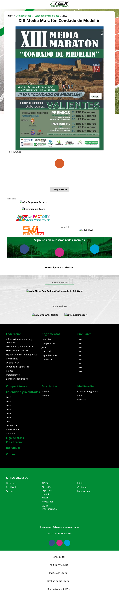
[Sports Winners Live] (33, 230)
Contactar (82, 487)
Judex (44, 347)
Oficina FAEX (12, 362)
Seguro (9, 491)
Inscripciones (13, 429)
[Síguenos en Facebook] (24, 249)
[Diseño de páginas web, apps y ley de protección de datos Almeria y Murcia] (61, 315)
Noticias (81, 399)
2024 (79, 347)
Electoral (46, 351)
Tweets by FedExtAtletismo (59, 267)
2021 (79, 359)
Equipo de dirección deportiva (21, 354)
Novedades (47, 501)
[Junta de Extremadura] (86, 291)
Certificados (12, 487)
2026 (79, 339)
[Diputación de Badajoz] (58, 299)
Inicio (10, 15)
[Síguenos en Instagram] (59, 252)
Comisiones (12, 358)
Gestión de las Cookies (59, 580)
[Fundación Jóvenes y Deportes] (92, 291)
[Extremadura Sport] (33, 209)
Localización (83, 491)
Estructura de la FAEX (17, 350)
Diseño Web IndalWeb (58, 588)
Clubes (9, 370)
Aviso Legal (59, 556)
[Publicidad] (86, 230)
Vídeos (80, 395)
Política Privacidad (58, 564)
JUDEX (45, 483)
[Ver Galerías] (59, 163)
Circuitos (10, 433)
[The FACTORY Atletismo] (33, 218)
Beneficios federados (17, 378)
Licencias (46, 339)
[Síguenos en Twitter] (94, 249)
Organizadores (49, 355)
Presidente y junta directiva (20, 346)
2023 (79, 351)
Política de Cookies (58, 572)
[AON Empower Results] (33, 202)
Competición (48, 343)
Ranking (46, 391)
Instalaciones (13, 374)
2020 (79, 363)
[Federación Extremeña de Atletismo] (59, 4)
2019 (79, 367)
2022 (64, 15)
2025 (79, 343)
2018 (79, 371)
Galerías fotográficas (88, 391)
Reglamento (60, 189)
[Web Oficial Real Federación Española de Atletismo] (55, 291)
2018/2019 (11, 425)
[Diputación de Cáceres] (61, 299)
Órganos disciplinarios (17, 366)
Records (46, 395)
